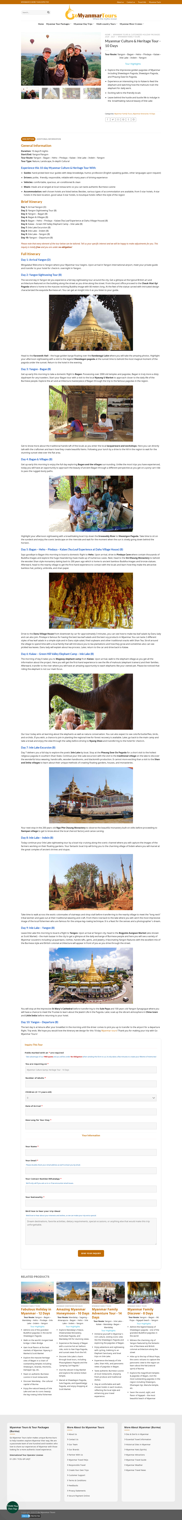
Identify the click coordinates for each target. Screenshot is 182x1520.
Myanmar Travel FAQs (78, 1460)
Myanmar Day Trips (83, 24)
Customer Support (76, 1475)
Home (41, 24)
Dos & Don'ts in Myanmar (137, 1434)
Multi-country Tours (106, 24)
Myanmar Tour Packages (58, 24)
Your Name (32, 1146)
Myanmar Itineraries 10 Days (144, 113)
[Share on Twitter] (112, 119)
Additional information (49, 139)
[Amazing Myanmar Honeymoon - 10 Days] (72, 1293)
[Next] (96, 59)
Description (28, 139)
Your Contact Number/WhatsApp (43, 1178)
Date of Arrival (34, 1106)
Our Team (73, 1444)
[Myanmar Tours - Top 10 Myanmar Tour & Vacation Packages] (91, 12)
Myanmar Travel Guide (136, 1460)
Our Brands (73, 1449)
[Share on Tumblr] (128, 119)
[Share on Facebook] (107, 119)
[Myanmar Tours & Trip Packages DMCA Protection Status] (31, 1516)
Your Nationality (34, 1197)
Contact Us (73, 1439)
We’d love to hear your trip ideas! (42, 1211)
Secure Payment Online (79, 1495)
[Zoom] (24, 82)
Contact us (131, 2)
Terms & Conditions (77, 1480)
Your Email (31, 1160)
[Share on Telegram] (133, 119)
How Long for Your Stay (38, 1120)
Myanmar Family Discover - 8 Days (140, 1311)
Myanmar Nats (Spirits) (136, 1449)
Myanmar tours (109, 1030)
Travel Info (142, 2)
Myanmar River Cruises (131, 24)
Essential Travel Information (138, 1439)
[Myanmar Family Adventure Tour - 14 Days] (108, 1293)
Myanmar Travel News (136, 1470)
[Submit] (48, 12)
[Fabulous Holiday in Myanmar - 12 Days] (37, 1293)
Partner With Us (75, 1454)
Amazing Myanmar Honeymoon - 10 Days (72, 1311)
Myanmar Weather (134, 1465)
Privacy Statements (77, 1490)
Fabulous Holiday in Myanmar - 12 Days (36, 1311)
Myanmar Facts (155, 2)
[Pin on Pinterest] (123, 119)
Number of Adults (35, 1078)
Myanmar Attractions (135, 1454)
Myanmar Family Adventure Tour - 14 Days (107, 1313)
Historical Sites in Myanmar (138, 1444)
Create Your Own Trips (78, 1470)
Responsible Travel (77, 1465)
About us (120, 2)
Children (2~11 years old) (38, 1092)
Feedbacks (73, 1485)
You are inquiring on (37, 1064)
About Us (72, 1434)
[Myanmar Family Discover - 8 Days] (144, 1293)
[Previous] (26, 59)
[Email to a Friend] (118, 119)
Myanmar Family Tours (129, 37)
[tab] (28, 139)
